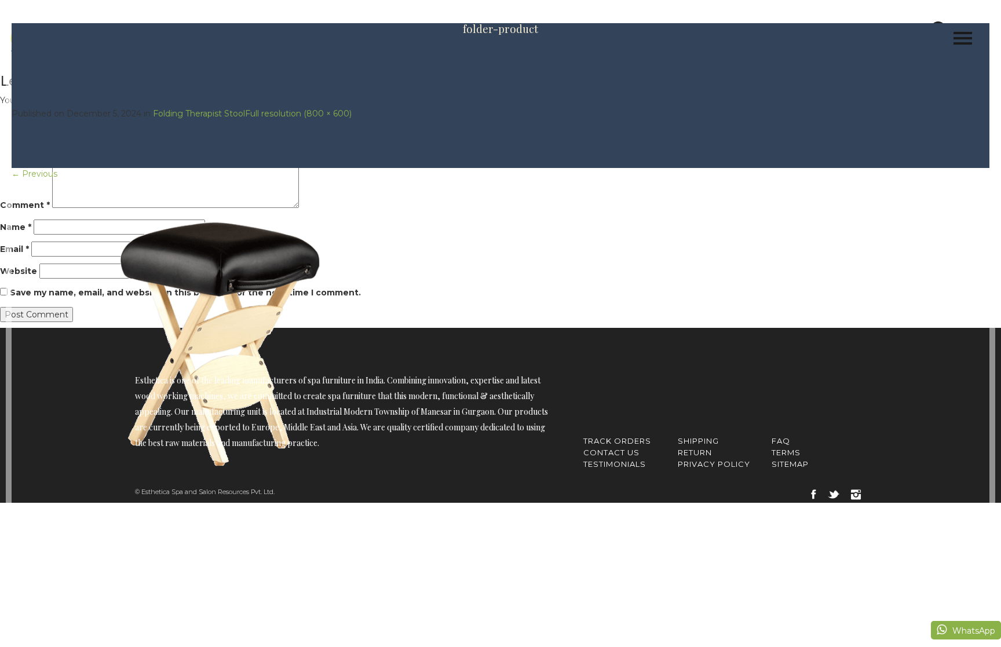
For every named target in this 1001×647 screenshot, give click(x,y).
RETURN (695, 452)
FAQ (781, 440)
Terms (786, 452)
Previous (34, 174)
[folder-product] (221, 336)
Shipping (698, 440)
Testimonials (614, 464)
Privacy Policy (714, 464)
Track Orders (617, 440)
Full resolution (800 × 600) (298, 113)
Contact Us (611, 452)
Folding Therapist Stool (199, 113)
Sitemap (790, 464)
